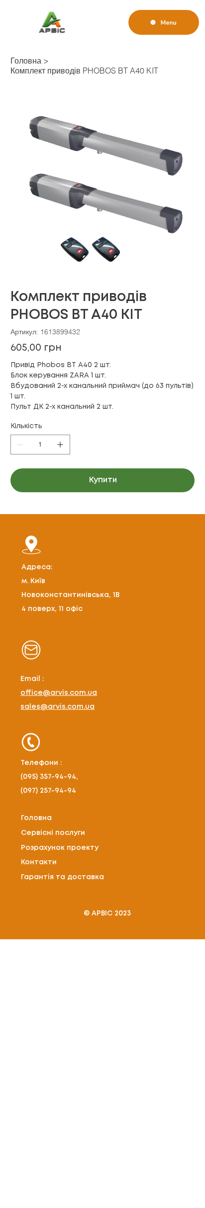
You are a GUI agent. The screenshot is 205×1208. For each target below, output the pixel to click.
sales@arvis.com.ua (57, 707)
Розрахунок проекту (60, 848)
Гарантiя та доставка (62, 877)
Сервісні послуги (53, 833)
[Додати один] (60, 444)
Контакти (39, 862)
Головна (36, 818)
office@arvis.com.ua (58, 693)
